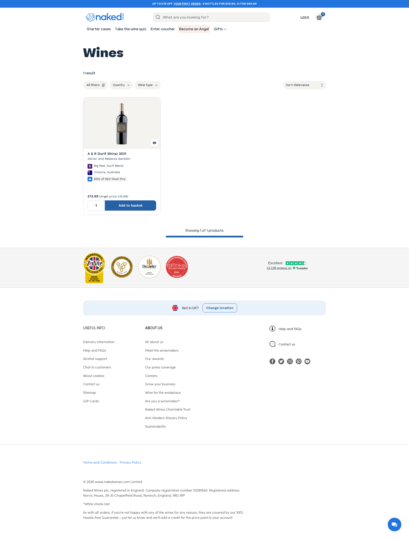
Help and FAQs (290, 328)
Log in (305, 17)
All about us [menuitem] (154, 341)
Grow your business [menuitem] (160, 383)
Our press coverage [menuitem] (160, 367)
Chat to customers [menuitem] (97, 367)
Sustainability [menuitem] (155, 426)
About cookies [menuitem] (93, 375)
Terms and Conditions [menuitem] (100, 462)
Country (119, 85)
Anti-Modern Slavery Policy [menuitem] (166, 417)
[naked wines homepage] (105, 17)
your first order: (187, 4)
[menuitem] (99, 29)
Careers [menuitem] (151, 375)
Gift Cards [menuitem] (91, 400)
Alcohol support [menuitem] (95, 358)
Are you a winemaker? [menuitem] (162, 400)
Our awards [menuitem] (154, 358)
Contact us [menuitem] (91, 383)
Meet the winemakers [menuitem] (162, 350)
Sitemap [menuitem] (89, 392)
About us (153, 327)
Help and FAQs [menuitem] (94, 350)
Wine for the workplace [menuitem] (163, 392)
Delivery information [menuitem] (99, 341)
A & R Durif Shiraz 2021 (107, 154)
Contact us (287, 344)
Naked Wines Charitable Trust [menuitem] (167, 409)
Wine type (145, 85)
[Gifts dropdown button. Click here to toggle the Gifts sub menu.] (225, 29)
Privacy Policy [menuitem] (130, 462)
